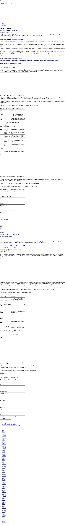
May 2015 (3, 513)
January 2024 (4, 454)
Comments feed (4, 521)
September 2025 (4, 438)
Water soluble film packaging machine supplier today (9, 424)
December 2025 (4, 436)
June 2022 (3, 469)
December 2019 (4, 493)
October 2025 (4, 437)
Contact (3, 23)
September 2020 (4, 486)
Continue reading (43, 242)
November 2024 (4, 446)
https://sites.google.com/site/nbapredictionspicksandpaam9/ (33, 56)
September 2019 (4, 496)
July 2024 (3, 449)
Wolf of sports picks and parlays (17, 39)
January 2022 (4, 473)
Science (4, 232)
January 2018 (4, 508)
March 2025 (3, 443)
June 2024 (3, 450)
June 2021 (3, 479)
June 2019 (3, 498)
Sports (4, 58)
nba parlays (8, 58)
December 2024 (4, 445)
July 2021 (3, 478)
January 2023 (4, 464)
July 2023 (3, 459)
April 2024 (3, 452)
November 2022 (4, 465)
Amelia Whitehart (14, 247)
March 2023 (3, 462)
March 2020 (3, 491)
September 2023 (4, 457)
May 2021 (3, 480)
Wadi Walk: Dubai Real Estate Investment (9, 234)
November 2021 (4, 475)
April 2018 (3, 505)
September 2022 (4, 467)
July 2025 (3, 440)
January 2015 (4, 515)
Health (4, 418)
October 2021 (4, 476)
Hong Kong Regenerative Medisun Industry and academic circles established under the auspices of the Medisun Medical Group (29, 60)
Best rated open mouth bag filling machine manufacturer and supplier (11, 425)
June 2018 (3, 504)
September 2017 (4, 511)
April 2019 (3, 500)
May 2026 (3, 432)
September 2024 (4, 448)
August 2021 (3, 477)
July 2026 (3, 430)
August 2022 (3, 468)
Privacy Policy (4, 25)
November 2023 (4, 456)
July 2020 (3, 488)
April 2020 (3, 490)
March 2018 (3, 506)
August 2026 (3, 429)
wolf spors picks (19, 58)
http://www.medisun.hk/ (13, 416)
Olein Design (11, 523)
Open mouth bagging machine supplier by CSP (8, 423)
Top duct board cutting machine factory (7, 422)
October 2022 (4, 466)
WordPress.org (4, 522)
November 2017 (4, 509)
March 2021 (3, 481)
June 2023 (3, 460)
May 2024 (3, 451)
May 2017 (3, 512)
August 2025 (3, 439)
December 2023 (4, 455)
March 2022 (3, 472)
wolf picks (15, 58)
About (3, 24)
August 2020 (3, 487)
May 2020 (3, 489)
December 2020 (4, 484)
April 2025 (3, 442)
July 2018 (3, 503)
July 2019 (3, 497)
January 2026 (4, 435)
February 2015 (4, 514)
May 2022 (3, 470)
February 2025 (4, 444)
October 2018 (4, 501)
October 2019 (4, 495)
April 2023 (3, 461)
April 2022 (3, 471)
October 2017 (4, 510)
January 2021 (4, 483)
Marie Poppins (10, 32)
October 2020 (4, 485)
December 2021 (4, 474)
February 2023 (4, 463)
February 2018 (4, 507)
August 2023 (3, 458)
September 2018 (4, 502)
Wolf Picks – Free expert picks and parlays (9, 30)
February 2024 (4, 453)
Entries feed (3, 520)
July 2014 (3, 516)
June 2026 (3, 431)
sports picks (12, 58)
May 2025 (3, 441)
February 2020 (4, 492)
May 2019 (3, 499)
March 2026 (3, 433)
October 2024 (4, 447)
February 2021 (4, 482)
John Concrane (10, 236)
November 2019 (4, 494)
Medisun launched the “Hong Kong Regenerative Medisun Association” (16, 245)
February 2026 (4, 434)
